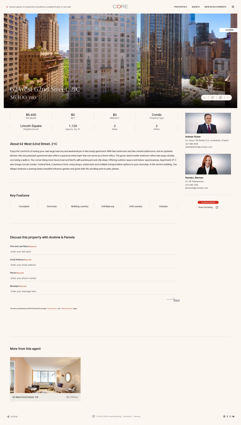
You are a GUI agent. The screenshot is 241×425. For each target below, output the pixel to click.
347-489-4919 (191, 144)
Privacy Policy (52, 308)
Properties (180, 7)
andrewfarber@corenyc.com (198, 147)
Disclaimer (127, 416)
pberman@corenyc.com (196, 188)
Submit (176, 301)
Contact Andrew (208, 202)
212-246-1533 (191, 185)
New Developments (215, 7)
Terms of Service (67, 308)
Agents (196, 7)
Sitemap (137, 416)
